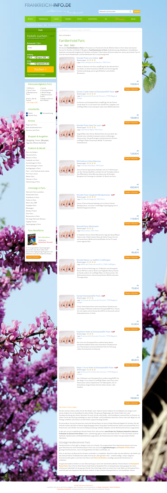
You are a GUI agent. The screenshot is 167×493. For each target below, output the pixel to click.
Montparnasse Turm (31, 93)
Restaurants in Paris (33, 216)
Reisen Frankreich (103, 487)
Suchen (137, 11)
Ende (29, 61)
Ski (106, 19)
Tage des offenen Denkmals (36, 143)
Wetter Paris (30, 176)
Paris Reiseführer (36, 230)
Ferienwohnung (47, 113)
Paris (45, 25)
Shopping (30, 140)
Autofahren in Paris (32, 197)
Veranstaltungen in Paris (34, 166)
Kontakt (76, 485)
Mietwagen (30, 208)
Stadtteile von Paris (32, 160)
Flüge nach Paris (31, 125)
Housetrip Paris (31, 155)
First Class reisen (32, 174)
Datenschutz (89, 485)
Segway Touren (31, 222)
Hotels (30, 113)
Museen (45, 140)
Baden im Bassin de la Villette (46, 99)
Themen (68, 19)
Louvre (44, 88)
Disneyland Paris (47, 90)
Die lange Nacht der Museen (35, 219)
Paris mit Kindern (32, 152)
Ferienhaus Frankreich (64, 489)
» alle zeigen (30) (32, 102)
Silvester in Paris (31, 179)
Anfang (30, 55)
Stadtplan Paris (31, 205)
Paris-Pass (29, 213)
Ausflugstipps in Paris (33, 168)
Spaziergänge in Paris (33, 224)
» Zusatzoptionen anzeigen (36, 75)
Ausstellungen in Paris (33, 163)
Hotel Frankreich (115, 487)
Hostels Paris (32, 115)
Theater (37, 140)
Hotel (56, 19)
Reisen (30, 19)
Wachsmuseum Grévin (46, 95)
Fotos (79, 19)
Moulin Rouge (46, 92)
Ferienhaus (43, 19)
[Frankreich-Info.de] (48, 5)
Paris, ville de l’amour (31, 99)
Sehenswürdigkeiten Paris (40, 84)
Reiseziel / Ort (34, 43)
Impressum (82, 485)
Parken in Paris (31, 200)
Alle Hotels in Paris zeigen (68, 407)
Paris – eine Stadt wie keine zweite (37, 171)
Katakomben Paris (32, 195)
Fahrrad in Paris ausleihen (35, 192)
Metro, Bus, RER (31, 203)
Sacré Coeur (31, 90)
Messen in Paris (31, 157)
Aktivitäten (92, 19)
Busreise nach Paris (32, 130)
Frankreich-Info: (32, 25)
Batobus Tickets (31, 211)
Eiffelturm (30, 88)
